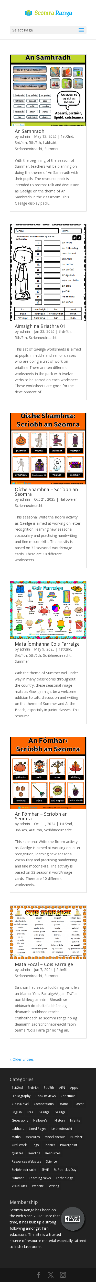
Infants (75, 1120)
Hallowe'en (68, 499)
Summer (52, 148)
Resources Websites (26, 1161)
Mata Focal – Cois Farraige (44, 964)
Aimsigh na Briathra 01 (40, 326)
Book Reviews (46, 1096)
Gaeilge (43, 1112)
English (17, 1112)
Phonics (49, 1145)
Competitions (44, 1104)
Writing (54, 1186)
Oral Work (19, 1145)
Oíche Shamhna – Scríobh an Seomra (46, 491)
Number (76, 1137)
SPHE (45, 1169)
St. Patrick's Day (65, 1169)
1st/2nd (67, 136)
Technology (64, 1178)
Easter (79, 1104)
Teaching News (40, 1178)
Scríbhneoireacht (28, 148)
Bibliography (21, 1096)
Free (30, 1112)
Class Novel (20, 1104)
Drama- (64, 1104)
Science (51, 1161)
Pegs (35, 1145)
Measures (33, 1137)
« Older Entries (22, 1059)
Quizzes (17, 1153)
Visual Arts (19, 1186)
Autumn (35, 829)
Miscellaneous (55, 1137)
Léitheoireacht (61, 1128)
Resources (52, 1153)
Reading (34, 1153)
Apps (74, 1087)
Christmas (68, 1096)
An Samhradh (29, 131)
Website (38, 1186)
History (60, 1120)
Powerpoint (68, 1145)
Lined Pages (37, 1128)
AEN (62, 1087)
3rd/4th (21, 142)
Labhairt (50, 142)
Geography (20, 1120)
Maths (16, 1137)
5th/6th (35, 142)
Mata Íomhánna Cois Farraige (47, 644)
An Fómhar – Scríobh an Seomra (41, 816)
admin (25, 136)
